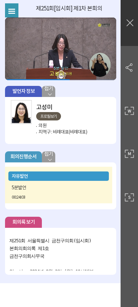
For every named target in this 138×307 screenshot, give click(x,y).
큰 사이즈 (129, 110)
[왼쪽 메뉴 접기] (11, 10)
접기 (48, 89)
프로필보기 (48, 116)
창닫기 (129, 23)
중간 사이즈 (129, 154)
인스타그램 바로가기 (106, 107)
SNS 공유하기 (129, 67)
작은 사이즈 (129, 197)
